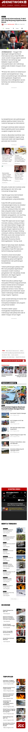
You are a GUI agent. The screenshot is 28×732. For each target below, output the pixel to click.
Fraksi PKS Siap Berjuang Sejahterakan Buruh (13, 352)
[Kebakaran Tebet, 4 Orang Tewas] (20, 586)
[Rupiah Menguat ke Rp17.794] (5, 436)
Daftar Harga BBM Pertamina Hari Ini (7, 579)
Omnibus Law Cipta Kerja (8, 357)
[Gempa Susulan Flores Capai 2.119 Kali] (20, 689)
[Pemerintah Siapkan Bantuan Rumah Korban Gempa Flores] (14, 395)
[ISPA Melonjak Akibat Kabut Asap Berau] (5, 429)
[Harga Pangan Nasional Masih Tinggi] (20, 626)
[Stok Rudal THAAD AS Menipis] (5, 415)
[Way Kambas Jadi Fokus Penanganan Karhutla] (20, 537)
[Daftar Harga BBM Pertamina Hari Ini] (20, 579)
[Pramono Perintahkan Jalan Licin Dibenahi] (5, 443)
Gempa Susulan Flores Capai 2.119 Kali (9, 688)
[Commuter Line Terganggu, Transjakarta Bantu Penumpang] (20, 703)
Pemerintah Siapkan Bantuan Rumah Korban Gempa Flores (13, 408)
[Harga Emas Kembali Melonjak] (20, 551)
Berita (3, 16)
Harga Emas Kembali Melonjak (8, 551)
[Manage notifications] (23, 720)
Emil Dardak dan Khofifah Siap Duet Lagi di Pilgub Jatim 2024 (21, 375)
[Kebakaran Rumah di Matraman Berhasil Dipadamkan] (20, 696)
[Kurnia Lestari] (2, 24)
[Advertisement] (14, 102)
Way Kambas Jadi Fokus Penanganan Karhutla (9, 537)
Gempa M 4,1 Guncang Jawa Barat (8, 593)
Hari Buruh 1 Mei (6, 355)
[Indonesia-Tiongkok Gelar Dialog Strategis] (20, 682)
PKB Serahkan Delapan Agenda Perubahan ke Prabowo (7, 375)
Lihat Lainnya (13, 599)
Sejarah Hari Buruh (20, 357)
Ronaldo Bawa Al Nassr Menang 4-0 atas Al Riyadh (9, 724)
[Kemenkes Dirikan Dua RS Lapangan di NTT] (5, 451)
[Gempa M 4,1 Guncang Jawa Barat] (20, 593)
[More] (22, 28)
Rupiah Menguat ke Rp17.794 (18, 435)
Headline (5, 528)
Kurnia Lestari (11, 24)
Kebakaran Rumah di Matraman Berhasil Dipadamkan (8, 695)
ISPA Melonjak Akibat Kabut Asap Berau (8, 530)
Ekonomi (5, 549)
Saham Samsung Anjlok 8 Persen (9, 544)
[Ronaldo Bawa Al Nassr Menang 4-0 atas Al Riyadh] (20, 725)
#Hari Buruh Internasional (12, 350)
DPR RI (21, 350)
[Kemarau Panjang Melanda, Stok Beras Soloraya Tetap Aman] (20, 565)
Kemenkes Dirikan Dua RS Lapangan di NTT (17, 449)
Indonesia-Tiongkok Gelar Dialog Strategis (9, 681)
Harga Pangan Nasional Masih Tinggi (9, 625)
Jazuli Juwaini (14, 355)
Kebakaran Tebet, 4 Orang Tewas (8, 586)
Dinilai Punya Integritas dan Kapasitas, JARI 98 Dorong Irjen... (9, 710)
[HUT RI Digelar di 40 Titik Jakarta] (5, 422)
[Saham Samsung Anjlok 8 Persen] (20, 544)
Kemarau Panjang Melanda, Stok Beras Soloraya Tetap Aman (8, 565)
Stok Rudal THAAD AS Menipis (18, 413)
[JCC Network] (14, 2)
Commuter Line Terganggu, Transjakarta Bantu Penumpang (8, 702)
